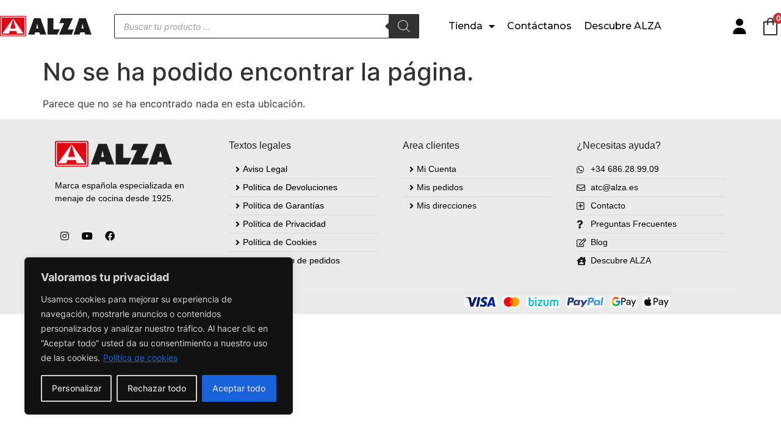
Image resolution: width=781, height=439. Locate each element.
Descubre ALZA (622, 26)
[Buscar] (404, 26)
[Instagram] (64, 236)
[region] (158, 336)
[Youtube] (87, 236)
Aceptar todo (238, 388)
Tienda (465, 26)
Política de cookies (140, 357)
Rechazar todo (157, 388)
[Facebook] (110, 236)
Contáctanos (539, 26)
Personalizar (76, 388)
